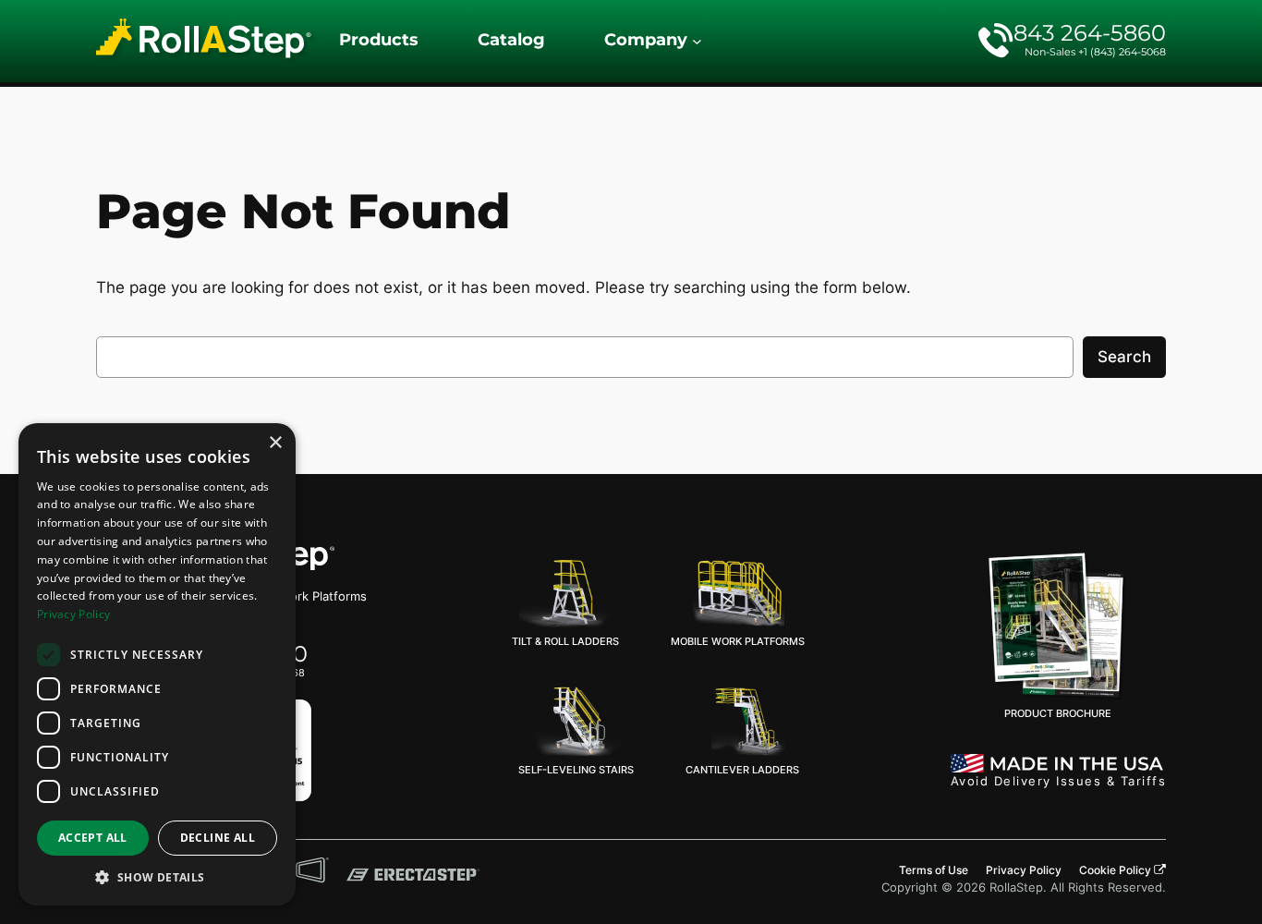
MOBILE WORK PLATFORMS (738, 641)
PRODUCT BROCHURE (1057, 713)
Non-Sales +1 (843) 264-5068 (1095, 51)
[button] (157, 877)
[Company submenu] (697, 41)
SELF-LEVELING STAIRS (576, 769)
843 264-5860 (1089, 32)
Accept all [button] (92, 837)
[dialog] (157, 664)
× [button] (275, 443)
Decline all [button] (217, 837)
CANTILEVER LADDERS (742, 769)
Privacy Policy (73, 614)
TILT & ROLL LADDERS (565, 641)
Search (1124, 356)
